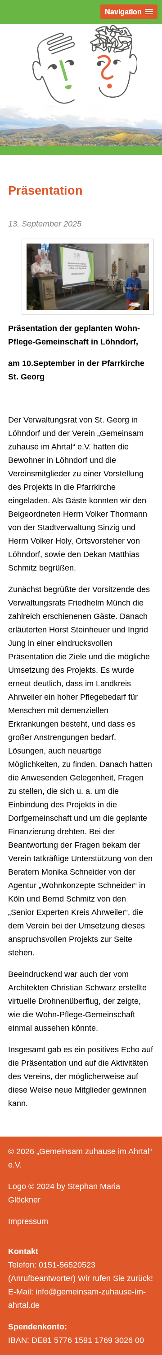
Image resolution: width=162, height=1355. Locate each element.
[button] (129, 11)
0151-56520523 (67, 1264)
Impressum (28, 1221)
